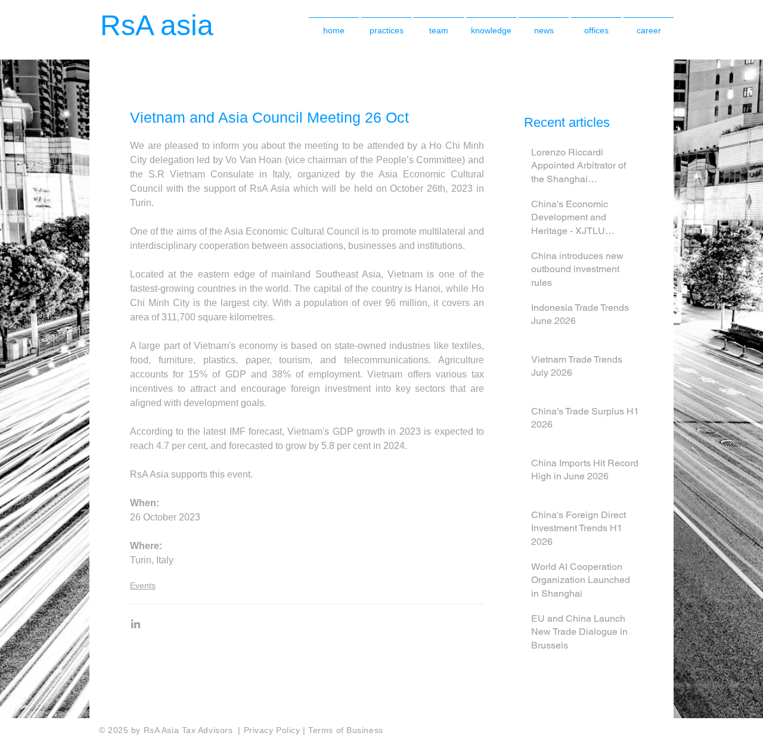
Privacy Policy (273, 730)
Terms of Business (345, 730)
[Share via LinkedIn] (135, 623)
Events (143, 585)
